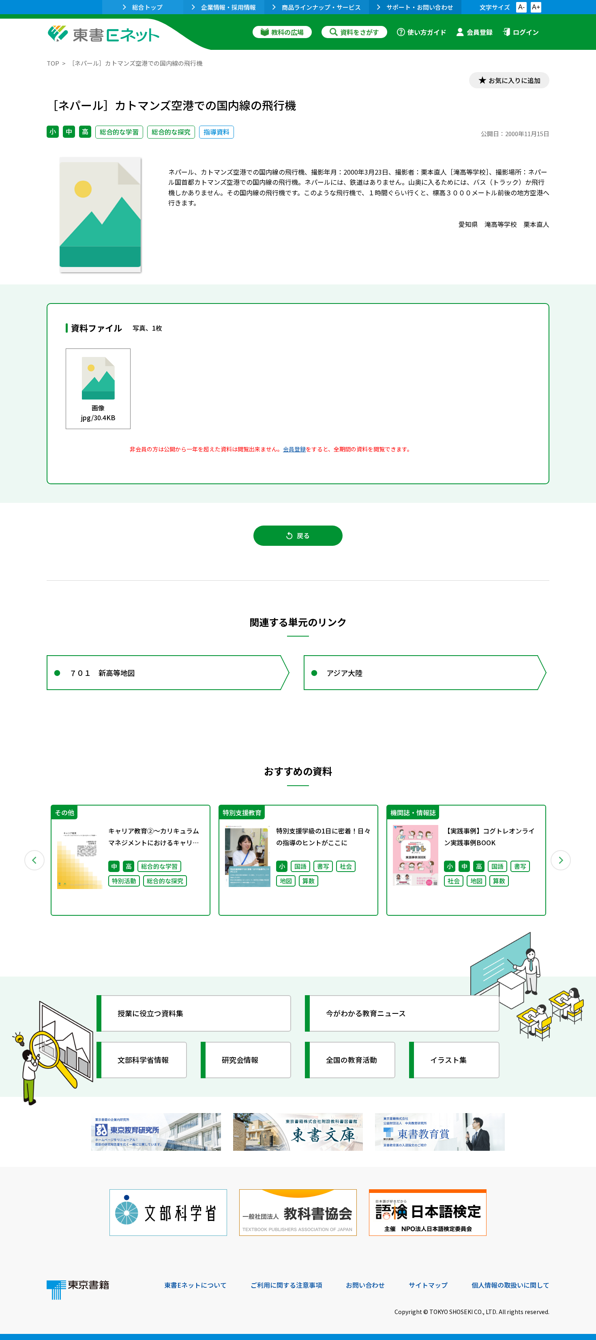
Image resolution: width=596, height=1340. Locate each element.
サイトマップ (428, 1285)
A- (521, 7)
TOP (53, 63)
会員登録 (480, 32)
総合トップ (147, 7)
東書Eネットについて (195, 1285)
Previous (34, 860)
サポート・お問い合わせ (419, 7)
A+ (536, 7)
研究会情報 (240, 1059)
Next (561, 860)
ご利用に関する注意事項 (286, 1285)
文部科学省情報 (143, 1059)
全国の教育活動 (351, 1059)
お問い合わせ (365, 1285)
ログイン (526, 32)
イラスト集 (448, 1059)
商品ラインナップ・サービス (321, 7)
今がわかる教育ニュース (366, 1013)
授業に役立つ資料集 (150, 1013)
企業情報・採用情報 (228, 7)
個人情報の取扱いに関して (510, 1285)
